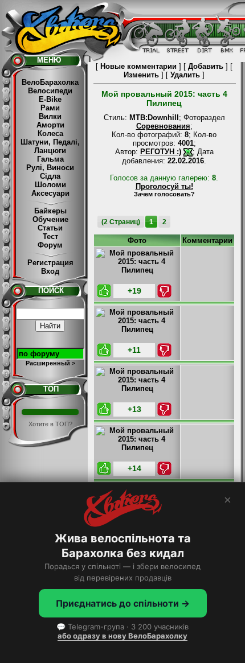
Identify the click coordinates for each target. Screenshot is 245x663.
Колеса (50, 133)
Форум (50, 245)
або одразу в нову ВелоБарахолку (122, 635)
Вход (50, 271)
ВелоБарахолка (50, 82)
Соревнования (163, 126)
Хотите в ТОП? (50, 424)
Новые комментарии (138, 66)
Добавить (205, 66)
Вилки (50, 116)
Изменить (141, 75)
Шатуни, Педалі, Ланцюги (50, 146)
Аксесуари (50, 193)
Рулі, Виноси (50, 167)
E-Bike (50, 99)
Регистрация (50, 262)
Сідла (50, 176)
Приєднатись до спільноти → (123, 603)
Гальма (50, 159)
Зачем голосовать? (164, 194)
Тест (50, 236)
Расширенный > (50, 363)
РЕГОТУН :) (160, 151)
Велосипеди (50, 91)
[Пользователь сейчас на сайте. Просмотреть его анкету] (188, 151)
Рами (50, 108)
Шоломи (50, 184)
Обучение (50, 219)
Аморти (50, 125)
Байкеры (50, 211)
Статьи (50, 228)
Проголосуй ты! (164, 186)
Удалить (185, 75)
